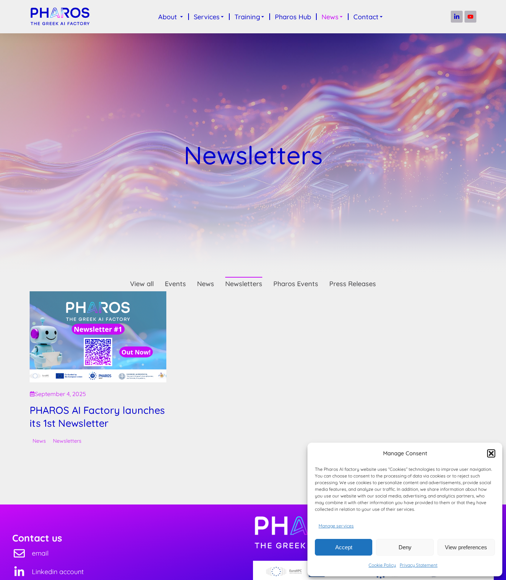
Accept (343, 547)
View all (142, 283)
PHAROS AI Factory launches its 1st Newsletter (97, 416)
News (205, 283)
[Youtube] (470, 17)
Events (175, 283)
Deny (405, 547)
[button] (491, 453)
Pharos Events (295, 283)
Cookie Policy (382, 565)
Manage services (336, 526)
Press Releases (352, 283)
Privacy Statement (418, 565)
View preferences (466, 547)
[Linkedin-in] (457, 17)
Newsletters (243, 283)
